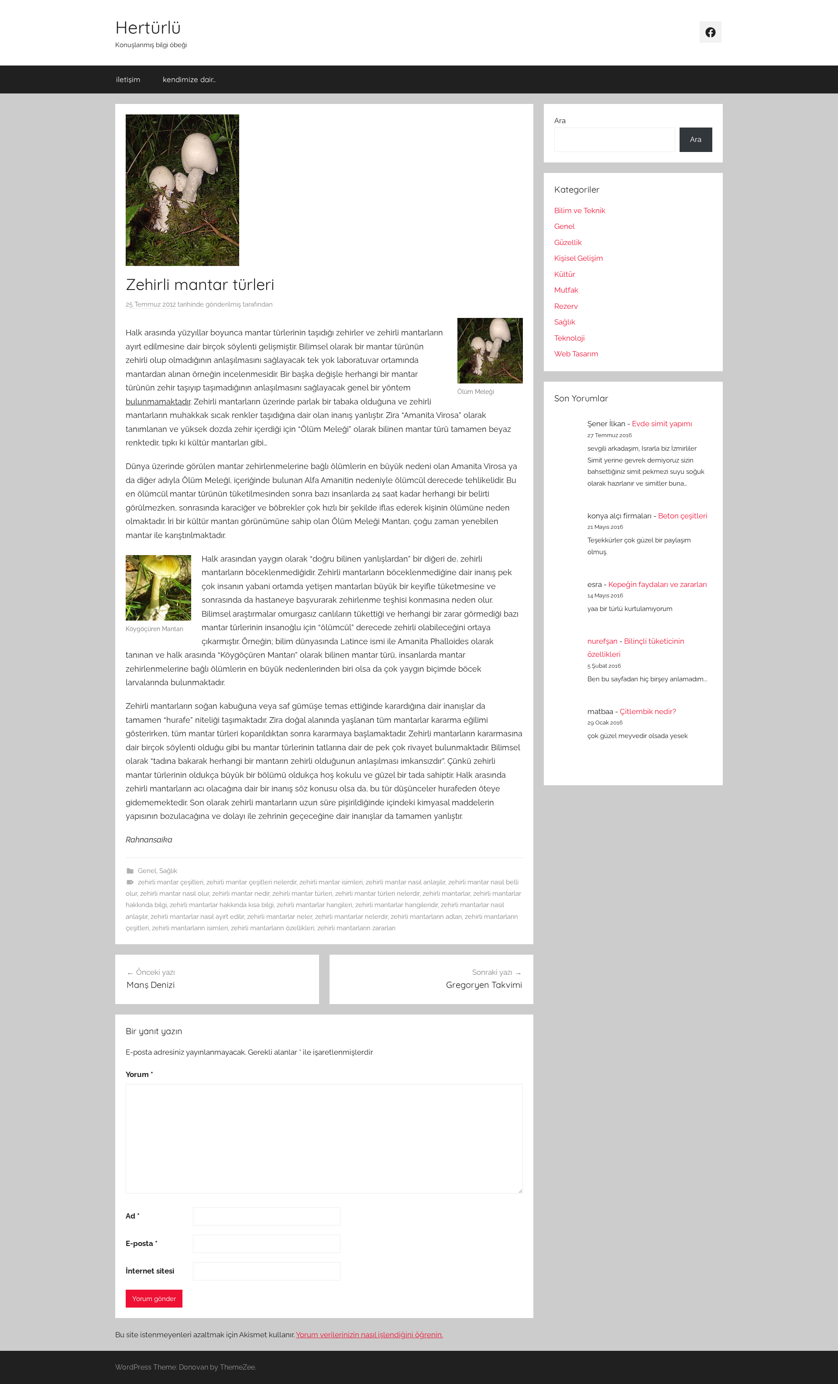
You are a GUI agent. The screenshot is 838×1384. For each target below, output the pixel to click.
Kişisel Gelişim (578, 258)
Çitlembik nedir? (648, 711)
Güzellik (568, 242)
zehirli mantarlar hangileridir (396, 905)
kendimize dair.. (189, 79)
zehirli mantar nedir (240, 893)
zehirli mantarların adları (426, 917)
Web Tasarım (576, 353)
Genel (147, 871)
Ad (133, 1215)
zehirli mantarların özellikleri (272, 928)
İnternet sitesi (150, 1271)
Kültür (564, 274)
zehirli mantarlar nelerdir (351, 917)
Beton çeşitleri (682, 515)
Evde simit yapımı (662, 423)
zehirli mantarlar (446, 893)
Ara (560, 120)
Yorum (139, 1074)
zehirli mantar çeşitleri (170, 882)
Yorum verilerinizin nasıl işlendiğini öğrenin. (369, 1334)
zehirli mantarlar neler (279, 917)
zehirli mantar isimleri (331, 882)
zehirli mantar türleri (302, 893)
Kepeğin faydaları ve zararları (657, 584)
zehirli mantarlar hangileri (314, 905)
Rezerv (566, 306)
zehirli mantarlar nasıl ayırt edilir (197, 917)
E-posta (142, 1243)
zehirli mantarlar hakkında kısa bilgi (222, 905)
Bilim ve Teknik (579, 210)
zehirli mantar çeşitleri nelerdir (251, 882)
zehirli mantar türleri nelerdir (377, 893)
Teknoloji (569, 338)
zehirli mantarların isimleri (190, 928)
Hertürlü (148, 27)
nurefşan (602, 641)
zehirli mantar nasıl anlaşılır (405, 882)
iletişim (128, 79)
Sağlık (168, 871)
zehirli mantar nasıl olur (174, 893)
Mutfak (566, 290)
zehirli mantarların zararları (356, 928)
